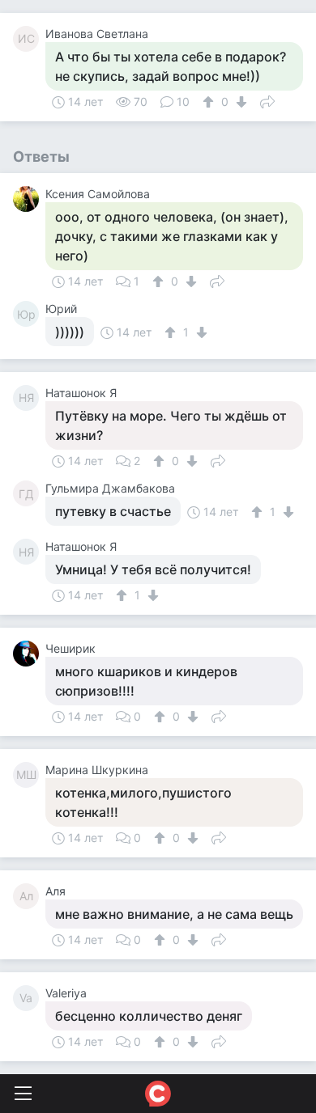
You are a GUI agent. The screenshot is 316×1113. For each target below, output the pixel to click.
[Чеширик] (29, 654)
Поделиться (267, 100)
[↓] (239, 101)
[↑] (210, 101)
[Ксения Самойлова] (29, 199)
